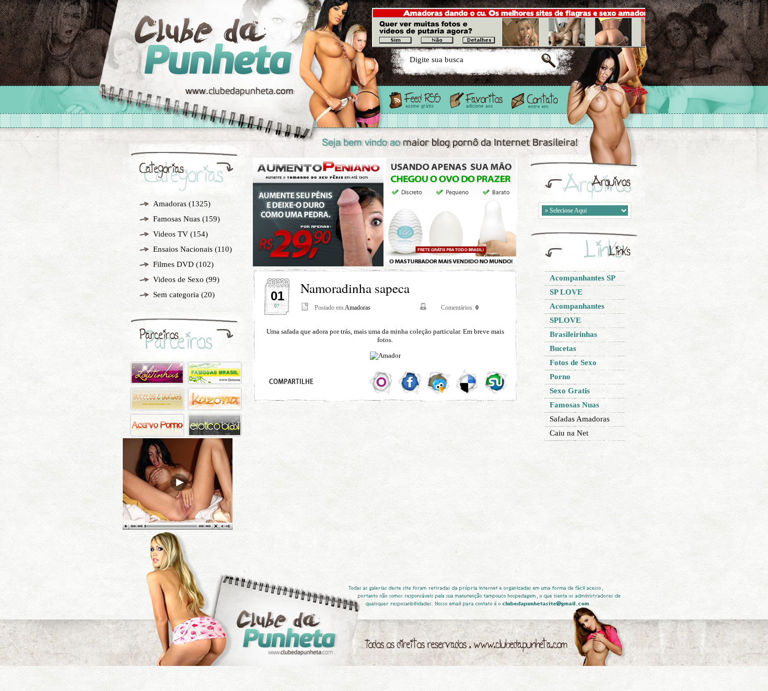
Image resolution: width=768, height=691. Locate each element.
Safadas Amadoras (580, 419)
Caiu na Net (569, 433)
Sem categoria (176, 294)
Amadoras (170, 204)
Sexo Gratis (247, 63)
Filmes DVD (173, 264)
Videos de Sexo (178, 279)
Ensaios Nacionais (183, 249)
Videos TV (170, 234)
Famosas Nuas (176, 219)
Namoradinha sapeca (355, 288)
